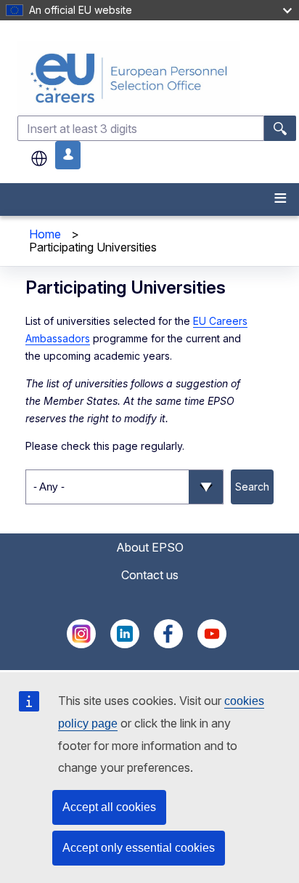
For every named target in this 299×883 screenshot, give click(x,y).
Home (45, 234)
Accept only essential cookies (138, 848)
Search (252, 486)
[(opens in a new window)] (81, 644)
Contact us (150, 575)
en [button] (39, 158)
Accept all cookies (109, 807)
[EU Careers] (156, 78)
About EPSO (150, 547)
